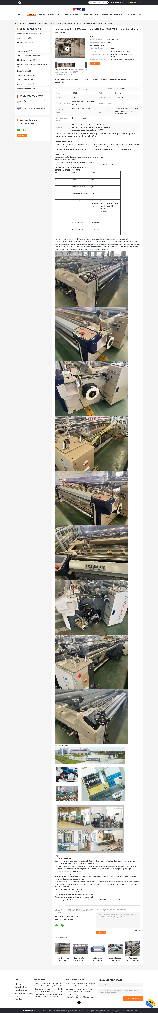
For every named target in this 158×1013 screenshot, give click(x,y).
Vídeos (42, 14)
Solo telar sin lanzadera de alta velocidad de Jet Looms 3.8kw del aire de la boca (49, 990)
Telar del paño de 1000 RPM (96, 900)
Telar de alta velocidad (26, 80)
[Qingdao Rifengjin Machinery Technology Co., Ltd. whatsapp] (25, 130)
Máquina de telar (23, 42)
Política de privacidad (30, 1011)
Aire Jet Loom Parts (25, 84)
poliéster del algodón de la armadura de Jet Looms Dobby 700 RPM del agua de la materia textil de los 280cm (97, 959)
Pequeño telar (22, 71)
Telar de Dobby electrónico (27, 56)
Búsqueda (111, 2)
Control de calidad (91, 14)
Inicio (16, 23)
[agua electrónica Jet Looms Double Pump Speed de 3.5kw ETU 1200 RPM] (62, 948)
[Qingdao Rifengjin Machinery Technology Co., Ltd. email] (20, 130)
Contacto (95, 64)
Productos (31, 14)
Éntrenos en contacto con (113, 14)
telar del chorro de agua (26, 89)
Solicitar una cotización (124, 2)
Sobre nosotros (54, 14)
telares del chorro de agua (38, 23)
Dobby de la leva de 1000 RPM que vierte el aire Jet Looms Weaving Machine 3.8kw (49, 985)
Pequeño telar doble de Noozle (34, 108)
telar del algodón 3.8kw (114, 900)
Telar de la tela (23, 51)
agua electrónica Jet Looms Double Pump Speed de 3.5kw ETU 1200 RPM (63, 959)
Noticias (131, 14)
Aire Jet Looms (23, 38)
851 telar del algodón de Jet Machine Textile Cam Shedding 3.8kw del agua (80, 996)
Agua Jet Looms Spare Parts (28, 47)
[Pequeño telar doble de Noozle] (19, 108)
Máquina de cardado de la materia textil (32, 64)
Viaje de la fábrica (71, 14)
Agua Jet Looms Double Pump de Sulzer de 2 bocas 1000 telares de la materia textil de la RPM (115, 959)
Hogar (20, 14)
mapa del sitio (19, 999)
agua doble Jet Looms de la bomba (74, 900)
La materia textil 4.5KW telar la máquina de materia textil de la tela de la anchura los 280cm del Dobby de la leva (80, 959)
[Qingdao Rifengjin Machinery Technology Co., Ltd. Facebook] (20, 2)
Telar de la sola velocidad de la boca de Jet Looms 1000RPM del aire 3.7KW (48, 995)
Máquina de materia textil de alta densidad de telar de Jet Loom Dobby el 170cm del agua (132, 959)
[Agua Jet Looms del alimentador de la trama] (19, 102)
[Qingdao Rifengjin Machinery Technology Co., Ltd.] (79, 9)
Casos (140, 14)
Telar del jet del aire (24, 75)
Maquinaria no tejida (24, 60)
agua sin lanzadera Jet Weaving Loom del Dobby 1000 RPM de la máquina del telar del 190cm (71, 72)
